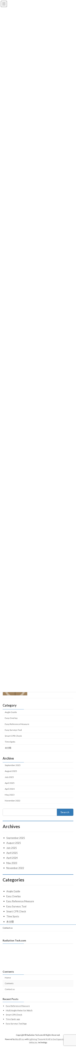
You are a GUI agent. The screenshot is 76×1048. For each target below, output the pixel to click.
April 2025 (9, 783)
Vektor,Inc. (33, 1042)
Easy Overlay (11, 718)
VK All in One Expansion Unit (57, 1039)
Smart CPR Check (13, 735)
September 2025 (13, 765)
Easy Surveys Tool (13, 730)
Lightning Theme (36, 1039)
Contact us (8, 927)
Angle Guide (11, 712)
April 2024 (9, 789)
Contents (9, 983)
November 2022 (12, 800)
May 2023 (9, 794)
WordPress (20, 1039)
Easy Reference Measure (17, 724)
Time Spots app (13, 1019)
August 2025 (11, 771)
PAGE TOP (70, 1013)
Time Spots (10, 741)
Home (8, 977)
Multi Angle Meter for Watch (19, 1010)
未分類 (8, 748)
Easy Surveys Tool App (16, 1023)
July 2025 (9, 777)
